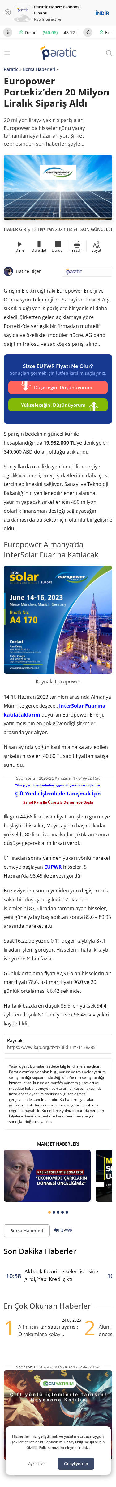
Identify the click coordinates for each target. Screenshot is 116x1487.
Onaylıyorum (76, 1463)
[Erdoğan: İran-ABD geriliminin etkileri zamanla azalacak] (47, 1176)
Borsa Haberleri (39, 69)
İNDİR (102, 13)
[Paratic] (58, 53)
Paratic (11, 69)
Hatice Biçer (28, 271)
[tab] (49, 1212)
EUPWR (53, 866)
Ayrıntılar (36, 1463)
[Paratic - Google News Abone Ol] (87, 274)
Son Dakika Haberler (40, 1251)
